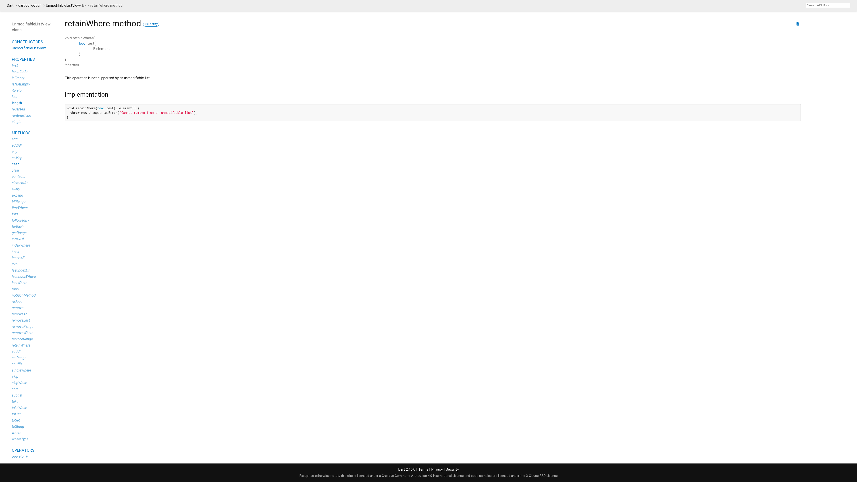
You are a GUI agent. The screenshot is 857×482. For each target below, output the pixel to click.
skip (15, 376)
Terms (423, 469)
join (15, 264)
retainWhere (21, 345)
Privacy (437, 469)
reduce (17, 301)
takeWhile (19, 408)
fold (15, 214)
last (14, 97)
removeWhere (22, 333)
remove (17, 308)
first (15, 65)
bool (82, 43)
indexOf (18, 239)
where (16, 433)
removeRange (22, 326)
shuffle (17, 364)
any (14, 152)
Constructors (27, 41)
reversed (18, 109)
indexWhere (21, 245)
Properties (23, 59)
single (16, 122)
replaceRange (22, 339)
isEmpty (18, 78)
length (17, 103)
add (15, 139)
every (16, 189)
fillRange (18, 201)
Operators (23, 450)
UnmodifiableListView (66, 5)
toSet (16, 420)
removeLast (21, 320)
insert (16, 251)
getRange (19, 233)
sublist (17, 395)
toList (16, 414)
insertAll (18, 258)
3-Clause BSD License (542, 476)
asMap (17, 158)
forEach (18, 226)
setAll (16, 351)
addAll (17, 145)
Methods (21, 133)
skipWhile (19, 383)
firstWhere (20, 208)
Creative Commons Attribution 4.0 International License (423, 476)
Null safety (151, 24)
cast (15, 164)
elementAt (20, 183)
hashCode (19, 72)
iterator (17, 90)
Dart (10, 5)
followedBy (20, 220)
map (15, 289)
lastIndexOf (20, 270)
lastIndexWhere (24, 276)
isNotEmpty (21, 84)
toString (18, 426)
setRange (19, 358)
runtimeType (21, 115)
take (15, 401)
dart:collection (29, 5)
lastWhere (19, 283)
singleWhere (21, 370)
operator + (20, 456)
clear (15, 170)
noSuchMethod (24, 295)
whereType (20, 439)
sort (15, 389)
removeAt (19, 314)
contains (18, 177)
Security (452, 469)
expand (17, 195)
